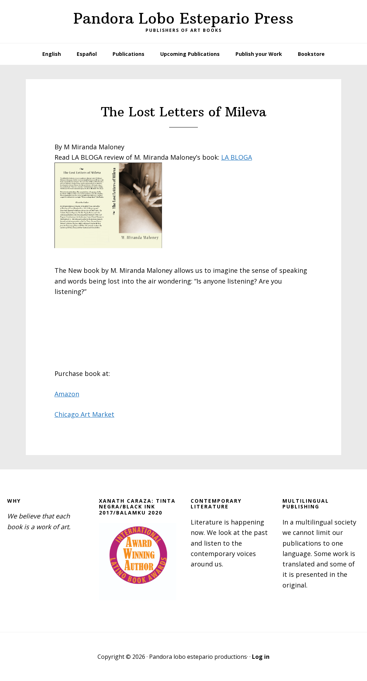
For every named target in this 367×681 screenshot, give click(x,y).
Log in (261, 657)
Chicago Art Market (84, 414)
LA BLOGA (236, 157)
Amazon (66, 394)
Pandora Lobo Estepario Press (183, 18)
